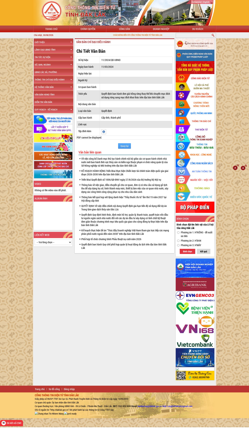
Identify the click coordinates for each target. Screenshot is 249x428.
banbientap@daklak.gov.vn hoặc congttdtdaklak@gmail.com (165, 406)
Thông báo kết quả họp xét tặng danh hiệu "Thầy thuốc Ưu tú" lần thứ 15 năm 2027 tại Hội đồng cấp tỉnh (123, 198)
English (206, 1)
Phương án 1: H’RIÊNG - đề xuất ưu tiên (196, 234)
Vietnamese (196, 1)
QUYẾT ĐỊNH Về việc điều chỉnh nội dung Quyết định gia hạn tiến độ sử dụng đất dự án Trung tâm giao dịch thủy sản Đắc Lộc (124, 207)
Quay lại (124, 146)
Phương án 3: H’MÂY (191, 245)
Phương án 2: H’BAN (191, 240)
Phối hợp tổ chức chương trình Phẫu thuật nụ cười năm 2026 (111, 239)
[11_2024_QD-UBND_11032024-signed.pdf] (103, 131)
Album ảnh (41, 198)
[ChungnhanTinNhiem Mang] (49, 413)
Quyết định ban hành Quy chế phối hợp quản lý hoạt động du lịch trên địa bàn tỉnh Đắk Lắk (123, 246)
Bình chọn (187, 251)
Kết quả (203, 251)
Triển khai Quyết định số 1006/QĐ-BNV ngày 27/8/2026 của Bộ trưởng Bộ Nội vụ (121, 179)
